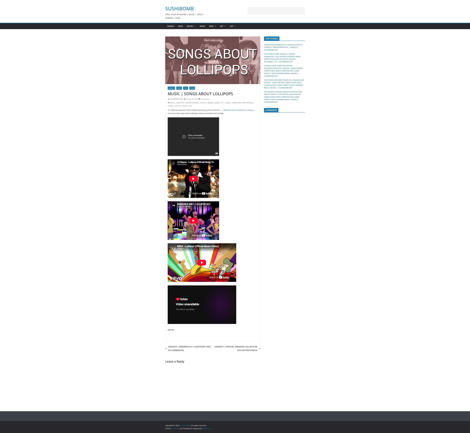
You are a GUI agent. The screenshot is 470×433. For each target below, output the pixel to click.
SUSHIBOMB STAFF (176, 99)
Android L (203, 103)
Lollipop (227, 103)
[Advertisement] (276, 10)
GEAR (211, 26)
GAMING (170, 26)
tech (190, 106)
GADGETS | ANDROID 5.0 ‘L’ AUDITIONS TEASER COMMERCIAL (189, 348)
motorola (171, 106)
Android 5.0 (180, 103)
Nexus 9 (185, 106)
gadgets (211, 103)
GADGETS (171, 88)
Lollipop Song (236, 103)
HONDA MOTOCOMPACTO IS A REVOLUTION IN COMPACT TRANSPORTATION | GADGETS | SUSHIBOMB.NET (283, 47)
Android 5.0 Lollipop (192, 103)
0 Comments (204, 99)
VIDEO (192, 88)
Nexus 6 (178, 106)
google (217, 103)
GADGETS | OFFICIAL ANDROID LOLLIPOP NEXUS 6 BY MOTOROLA (236, 348)
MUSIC (202, 26)
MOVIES (190, 26)
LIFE (231, 26)
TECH (185, 88)
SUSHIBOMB (179, 8)
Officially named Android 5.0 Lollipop (238, 110)
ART (221, 26)
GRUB (180, 26)
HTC (222, 103)
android (172, 103)
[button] (194, 26)
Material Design (247, 103)
